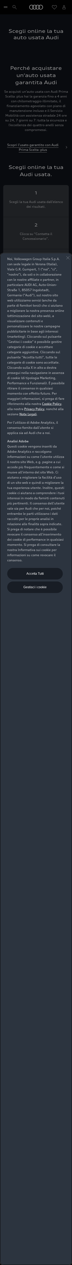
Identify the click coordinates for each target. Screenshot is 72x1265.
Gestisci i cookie (35, 587)
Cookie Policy (51, 404)
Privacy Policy (34, 409)
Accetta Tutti (35, 573)
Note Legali (28, 414)
